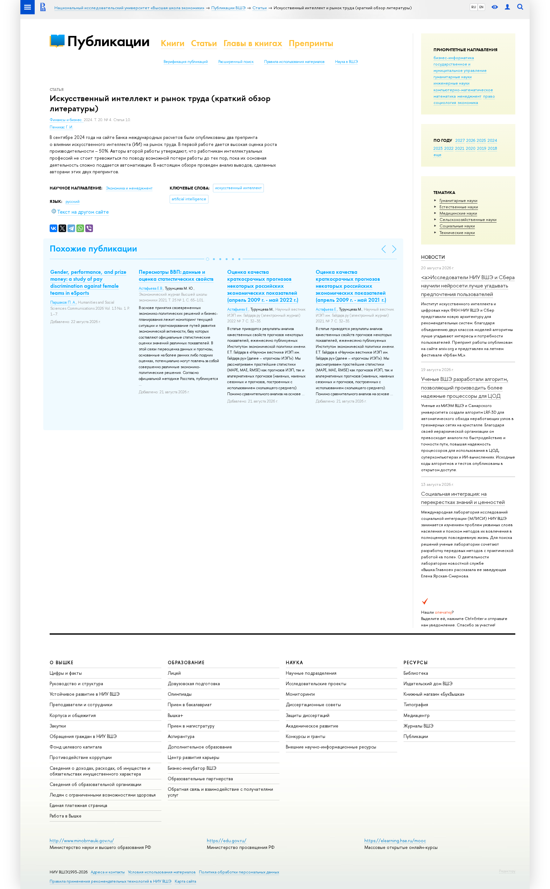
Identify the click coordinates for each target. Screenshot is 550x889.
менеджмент (469, 96)
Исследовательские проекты (316, 683)
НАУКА (294, 662)
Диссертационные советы (313, 704)
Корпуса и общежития (73, 715)
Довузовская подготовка (194, 683)
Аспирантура (181, 736)
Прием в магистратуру (191, 726)
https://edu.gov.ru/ (226, 840)
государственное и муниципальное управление (460, 67)
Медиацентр (417, 715)
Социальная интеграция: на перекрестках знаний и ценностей (463, 498)
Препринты (311, 43)
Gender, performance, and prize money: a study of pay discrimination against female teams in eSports (88, 282)
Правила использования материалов (294, 61)
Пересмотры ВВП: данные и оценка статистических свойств (176, 275)
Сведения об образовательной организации (95, 784)
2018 (492, 148)
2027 (460, 140)
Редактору (507, 871)
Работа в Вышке (65, 816)
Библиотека (416, 673)
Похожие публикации (93, 248)
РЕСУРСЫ (416, 662)
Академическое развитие (312, 726)
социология (445, 102)
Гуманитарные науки (458, 200)
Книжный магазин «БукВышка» (434, 694)
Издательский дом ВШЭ (428, 683)
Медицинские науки (458, 213)
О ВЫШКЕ (62, 662)
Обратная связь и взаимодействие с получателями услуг (220, 792)
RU (473, 7)
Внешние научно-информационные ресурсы (331, 747)
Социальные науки (457, 226)
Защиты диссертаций (307, 715)
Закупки (58, 726)
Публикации (108, 41)
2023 (438, 148)
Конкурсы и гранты (305, 736)
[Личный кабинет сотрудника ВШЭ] (507, 7)
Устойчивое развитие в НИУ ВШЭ (85, 694)
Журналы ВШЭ (419, 726)
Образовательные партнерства (200, 778)
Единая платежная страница (78, 805)
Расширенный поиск (236, 61)
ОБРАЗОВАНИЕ (186, 662)
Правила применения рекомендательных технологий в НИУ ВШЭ (111, 881)
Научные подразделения (311, 673)
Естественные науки (459, 207)
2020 (471, 148)
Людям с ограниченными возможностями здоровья (103, 795)
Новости (433, 257)
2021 (459, 148)
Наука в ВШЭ (346, 61)
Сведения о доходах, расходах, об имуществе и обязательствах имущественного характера (100, 771)
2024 (492, 140)
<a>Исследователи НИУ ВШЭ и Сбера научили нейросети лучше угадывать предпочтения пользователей (468, 285)
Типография (416, 704)
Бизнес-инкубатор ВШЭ (192, 768)
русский (73, 201)
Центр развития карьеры (193, 757)
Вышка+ (175, 715)
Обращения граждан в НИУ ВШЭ (83, 736)
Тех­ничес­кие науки (457, 232)
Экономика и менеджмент (129, 188)
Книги (173, 43)
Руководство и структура (76, 683)
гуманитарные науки (453, 76)
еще (437, 154)
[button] (207, 259)
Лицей (174, 673)
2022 (449, 148)
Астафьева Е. (238, 309)
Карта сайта (185, 881)
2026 (470, 140)
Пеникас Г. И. (61, 127)
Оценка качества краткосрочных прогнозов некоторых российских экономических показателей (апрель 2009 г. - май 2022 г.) (262, 285)
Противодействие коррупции (81, 757)
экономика (468, 102)
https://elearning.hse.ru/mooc (395, 840)
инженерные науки (451, 83)
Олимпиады (180, 694)
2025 (481, 140)
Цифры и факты (66, 673)
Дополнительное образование (200, 747)
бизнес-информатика (454, 57)
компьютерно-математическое (463, 90)
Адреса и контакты (108, 872)
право (489, 96)
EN (481, 7)
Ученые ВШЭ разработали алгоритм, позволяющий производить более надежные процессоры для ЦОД (464, 387)
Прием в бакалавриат (190, 704)
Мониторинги (300, 694)
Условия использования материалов (162, 872)
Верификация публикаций (186, 61)
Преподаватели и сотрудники (81, 704)
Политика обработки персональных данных (239, 872)
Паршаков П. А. (63, 302)
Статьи (204, 43)
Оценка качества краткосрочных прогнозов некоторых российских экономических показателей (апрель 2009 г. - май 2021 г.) (351, 285)
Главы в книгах (252, 43)
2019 (481, 148)
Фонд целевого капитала (76, 747)
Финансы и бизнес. (67, 119)
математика (445, 96)
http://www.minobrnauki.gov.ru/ (82, 840)
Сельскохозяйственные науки (468, 219)
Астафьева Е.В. (151, 288)
